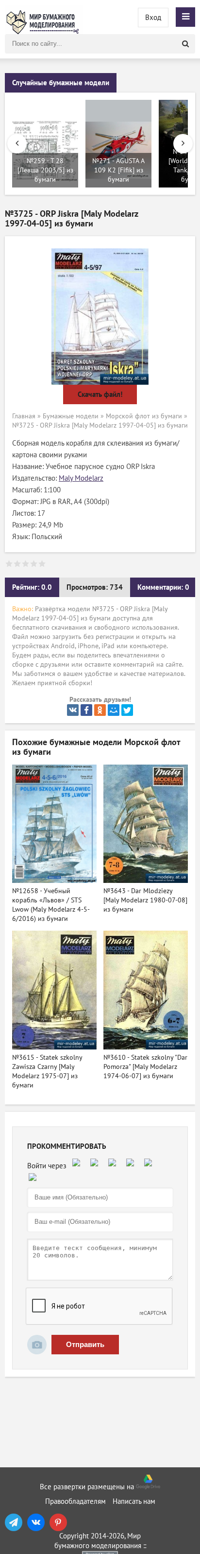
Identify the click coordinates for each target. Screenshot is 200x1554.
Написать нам (134, 1501)
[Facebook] (86, 710)
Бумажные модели (71, 416)
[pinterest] (58, 1522)
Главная (23, 416)
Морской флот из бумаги (144, 416)
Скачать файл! (100, 394)
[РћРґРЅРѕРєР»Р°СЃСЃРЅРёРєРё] (100, 710)
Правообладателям (75, 1501)
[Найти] (185, 44)
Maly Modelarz (81, 478)
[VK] (36, 1522)
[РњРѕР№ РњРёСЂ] (113, 710)
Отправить (85, 1344)
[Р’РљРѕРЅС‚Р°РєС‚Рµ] (73, 710)
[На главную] (44, 17)
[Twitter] (127, 710)
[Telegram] (13, 1522)
